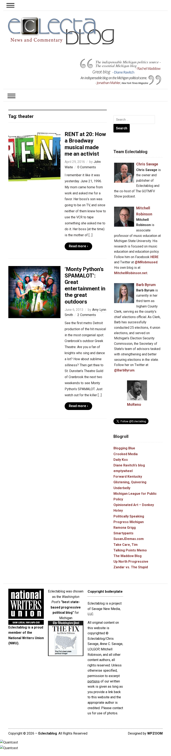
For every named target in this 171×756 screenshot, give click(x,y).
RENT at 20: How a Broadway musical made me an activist (85, 144)
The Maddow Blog (127, 556)
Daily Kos (120, 460)
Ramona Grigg (124, 528)
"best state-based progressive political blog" (66, 607)
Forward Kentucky (127, 477)
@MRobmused (146, 262)
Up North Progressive (130, 562)
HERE (154, 257)
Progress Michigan (128, 522)
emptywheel (123, 471)
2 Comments (86, 315)
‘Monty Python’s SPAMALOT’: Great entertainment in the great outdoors (85, 285)
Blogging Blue (124, 448)
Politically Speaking (128, 516)
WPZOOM (155, 733)
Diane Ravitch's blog (129, 465)
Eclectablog (47, 733)
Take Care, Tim (125, 545)
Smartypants (123, 533)
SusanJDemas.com (128, 539)
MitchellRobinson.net (130, 273)
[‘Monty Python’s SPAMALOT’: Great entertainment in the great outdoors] (34, 292)
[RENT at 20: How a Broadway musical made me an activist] (34, 157)
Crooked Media (125, 454)
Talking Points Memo (130, 550)
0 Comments (86, 167)
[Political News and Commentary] (61, 31)
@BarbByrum (124, 370)
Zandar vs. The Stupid (130, 567)
